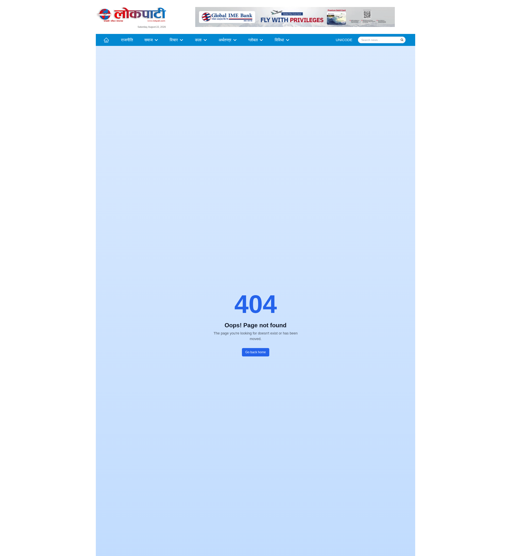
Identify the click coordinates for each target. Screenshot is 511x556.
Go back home (255, 352)
